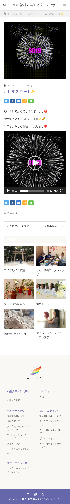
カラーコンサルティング (50, 432)
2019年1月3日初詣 (14, 270)
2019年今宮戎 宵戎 (14, 303)
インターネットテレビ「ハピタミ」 (18, 470)
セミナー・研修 (16, 410)
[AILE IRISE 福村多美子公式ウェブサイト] (35, 380)
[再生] (8, 190)
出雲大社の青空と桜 (15, 334)
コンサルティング (49, 410)
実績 (41, 396)
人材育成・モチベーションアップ (18, 428)
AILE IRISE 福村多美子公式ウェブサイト (41, 499)
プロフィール (47, 391)
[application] (35, 162)
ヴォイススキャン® (48, 438)
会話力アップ (13, 421)
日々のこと (27, 86)
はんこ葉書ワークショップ (50, 272)
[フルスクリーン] (62, 190)
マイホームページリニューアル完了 (50, 335)
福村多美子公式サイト (18, 393)
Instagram (34, 493)
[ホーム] (5, 12)
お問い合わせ (13, 400)
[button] (35, 163)
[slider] (32, 191)
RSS (41, 493)
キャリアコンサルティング (50, 423)
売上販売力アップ (15, 416)
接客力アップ (13, 443)
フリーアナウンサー (18, 463)
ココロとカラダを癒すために (18, 451)
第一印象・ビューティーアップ (18, 437)
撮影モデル (42, 303)
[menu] (65, 5)
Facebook (27, 493)
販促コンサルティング (50, 416)
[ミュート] (56, 190)
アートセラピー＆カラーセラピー (50, 445)
